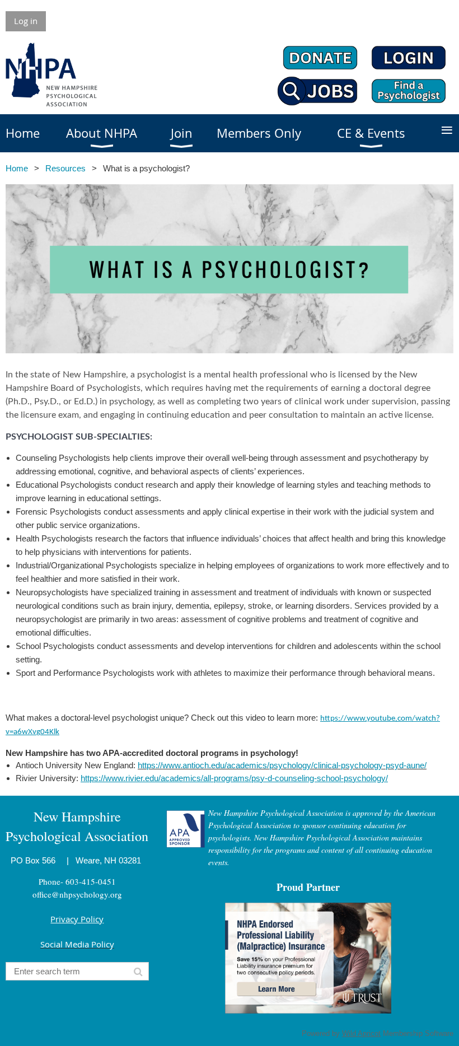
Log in (26, 20)
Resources (65, 168)
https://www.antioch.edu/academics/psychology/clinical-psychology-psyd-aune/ (282, 765)
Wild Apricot (361, 1033)
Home (17, 168)
